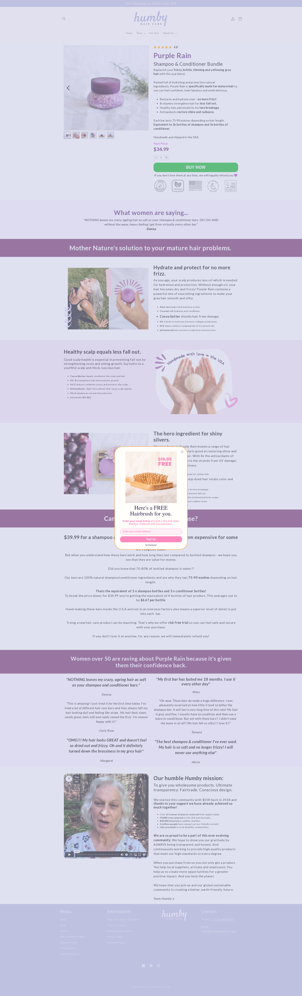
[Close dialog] (182, 451)
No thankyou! (151, 545)
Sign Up (151, 539)
